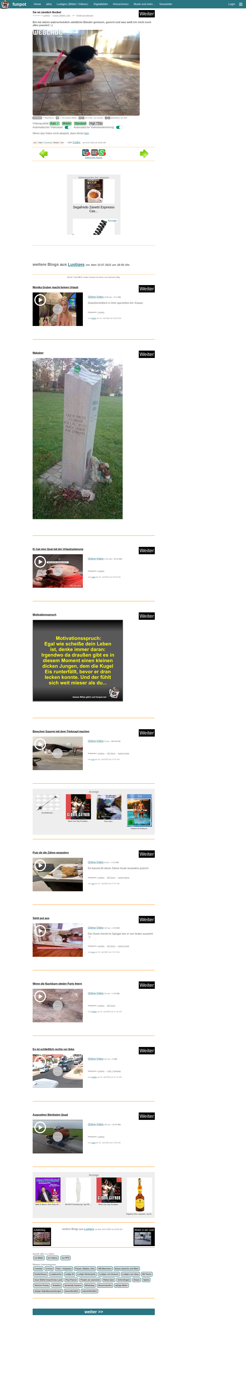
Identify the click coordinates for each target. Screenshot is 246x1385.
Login (231, 4)
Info (62, 143)
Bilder (72, 4)
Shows (136, 1280)
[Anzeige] (94, 221)
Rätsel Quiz (108, 1280)
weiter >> (94, 1311)
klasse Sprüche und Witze (127, 1269)
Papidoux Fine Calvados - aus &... (109, 1214)
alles (49, 4)
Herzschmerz (121, 4)
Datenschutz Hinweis (93, 158)
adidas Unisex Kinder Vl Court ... (139, 832)
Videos (82, 4)
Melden (56, 143)
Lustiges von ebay (130, 1274)
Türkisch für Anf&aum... (109, 829)
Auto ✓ (54, 123)
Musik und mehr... (144, 4)
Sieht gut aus (41, 918)
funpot (19, 4)
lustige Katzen (124, 878)
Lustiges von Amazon (108, 1274)
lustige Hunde (123, 753)
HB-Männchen (104, 1269)
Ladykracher (56, 1274)
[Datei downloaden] (94, 440)
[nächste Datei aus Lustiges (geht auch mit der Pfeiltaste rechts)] (144, 157)
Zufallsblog (39, 1229)
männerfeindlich (89, 1291)
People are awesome (84, 15)
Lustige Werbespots (86, 1274)
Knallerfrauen (40, 1274)
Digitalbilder (101, 4)
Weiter (147, 13)
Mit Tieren (111, 753)
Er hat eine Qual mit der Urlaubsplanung (58, 549)
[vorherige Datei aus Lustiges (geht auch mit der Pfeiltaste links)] (43, 157)
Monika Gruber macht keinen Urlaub (55, 287)
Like (35, 143)
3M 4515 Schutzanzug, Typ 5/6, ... (47, 1204)
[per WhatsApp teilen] (102, 154)
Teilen (40, 143)
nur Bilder (38, 1258)
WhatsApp (89, 1285)
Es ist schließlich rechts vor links (53, 1049)
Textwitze (56, 1285)
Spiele (146, 1280)
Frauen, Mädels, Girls (61, 15)
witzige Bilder (121, 1285)
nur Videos (52, 1258)
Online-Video (96, 296)
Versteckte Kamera (72, 1285)
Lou (92, 759)
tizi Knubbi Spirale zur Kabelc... (94, 226)
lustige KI (69, 1274)
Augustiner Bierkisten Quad (50, 1114)
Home (37, 4)
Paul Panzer (71, 1280)
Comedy (38, 1269)
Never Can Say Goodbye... (47, 821)
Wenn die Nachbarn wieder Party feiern (57, 983)
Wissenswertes (105, 1285)
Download (48, 143)
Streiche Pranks (41, 1285)
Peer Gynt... (78, 821)
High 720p (96, 123)
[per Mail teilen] (94, 154)
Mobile (67, 123)
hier (86, 133)
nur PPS (65, 1258)
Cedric (76, 142)
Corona (49, 1269)
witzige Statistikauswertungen (47, 1291)
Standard (80, 123)
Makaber (38, 352)
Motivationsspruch (44, 614)
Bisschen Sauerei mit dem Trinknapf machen (61, 731)
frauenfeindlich (71, 1291)
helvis (93, 318)
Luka (93, 577)
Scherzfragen (124, 1280)
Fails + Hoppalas (114, 1071)
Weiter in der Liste (144, 1229)
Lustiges (62, 4)
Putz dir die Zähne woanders (51, 852)
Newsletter (165, 4)
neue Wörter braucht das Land (48, 1280)
